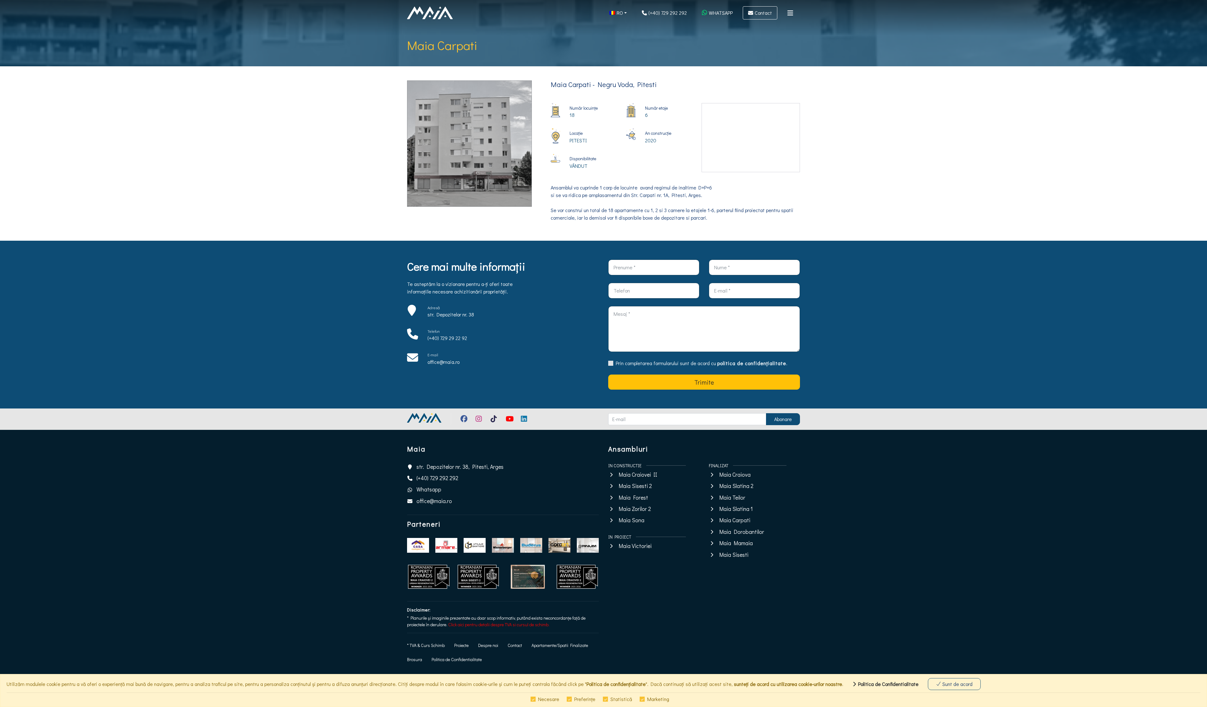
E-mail (432, 354)
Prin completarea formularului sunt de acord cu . (701, 363)
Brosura (414, 659)
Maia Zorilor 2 (635, 508)
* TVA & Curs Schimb (426, 645)
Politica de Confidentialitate (457, 659)
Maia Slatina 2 (736, 486)
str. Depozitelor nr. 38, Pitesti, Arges (460, 466)
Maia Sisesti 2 (635, 486)
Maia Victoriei (635, 546)
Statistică (621, 699)
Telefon (433, 331)
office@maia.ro (443, 362)
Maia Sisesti (733, 554)
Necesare (548, 699)
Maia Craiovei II (638, 474)
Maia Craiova (735, 474)
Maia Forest (633, 497)
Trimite (704, 382)
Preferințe (584, 699)
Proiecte (461, 645)
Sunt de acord (957, 684)
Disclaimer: (419, 610)
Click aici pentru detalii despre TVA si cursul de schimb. (498, 625)
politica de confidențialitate (751, 363)
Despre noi (488, 645)
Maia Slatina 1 (736, 508)
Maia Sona (631, 520)
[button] (618, 13)
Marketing (658, 699)
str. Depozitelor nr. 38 (450, 314)
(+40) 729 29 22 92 (447, 338)
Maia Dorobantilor (741, 531)
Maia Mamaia (736, 543)
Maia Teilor (732, 497)
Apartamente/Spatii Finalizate (560, 645)
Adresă (433, 307)
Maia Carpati (734, 520)
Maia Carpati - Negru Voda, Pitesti (604, 84)
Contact (515, 645)
